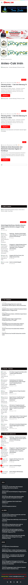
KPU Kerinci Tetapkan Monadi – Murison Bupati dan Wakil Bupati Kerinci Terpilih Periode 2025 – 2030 (18, 407)
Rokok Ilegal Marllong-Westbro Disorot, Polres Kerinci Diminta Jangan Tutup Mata (13, 226)
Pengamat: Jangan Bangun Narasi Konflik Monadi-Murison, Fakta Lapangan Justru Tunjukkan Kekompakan (18, 246)
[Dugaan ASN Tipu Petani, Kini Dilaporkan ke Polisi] (4, 257)
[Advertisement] (14, 22)
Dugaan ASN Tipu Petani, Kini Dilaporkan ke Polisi (17, 256)
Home (3, 59)
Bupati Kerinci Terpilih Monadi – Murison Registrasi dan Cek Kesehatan (17, 398)
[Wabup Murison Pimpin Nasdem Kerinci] (4, 392)
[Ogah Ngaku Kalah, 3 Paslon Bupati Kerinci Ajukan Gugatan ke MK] (4, 419)
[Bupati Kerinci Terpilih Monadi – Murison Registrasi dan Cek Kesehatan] (4, 400)
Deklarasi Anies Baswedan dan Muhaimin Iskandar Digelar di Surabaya (11, 149)
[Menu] (1, 2)
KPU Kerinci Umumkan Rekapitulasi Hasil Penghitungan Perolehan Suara (18, 426)
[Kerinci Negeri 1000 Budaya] (4, 473)
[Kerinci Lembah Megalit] (4, 264)
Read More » (5, 95)
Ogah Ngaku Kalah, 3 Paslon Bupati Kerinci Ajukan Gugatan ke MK (18, 416)
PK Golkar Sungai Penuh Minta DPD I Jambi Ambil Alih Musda (18, 372)
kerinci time (4, 82)
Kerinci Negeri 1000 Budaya (16, 471)
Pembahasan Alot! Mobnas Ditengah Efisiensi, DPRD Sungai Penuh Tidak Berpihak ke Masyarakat (17, 382)
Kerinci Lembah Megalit (15, 262)
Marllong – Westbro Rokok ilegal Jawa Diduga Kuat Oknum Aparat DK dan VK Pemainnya (18, 235)
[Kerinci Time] (8, 2)
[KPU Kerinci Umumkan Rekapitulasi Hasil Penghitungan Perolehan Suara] (4, 427)
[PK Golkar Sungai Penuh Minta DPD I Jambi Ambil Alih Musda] (4, 374)
